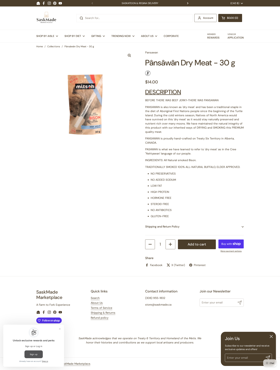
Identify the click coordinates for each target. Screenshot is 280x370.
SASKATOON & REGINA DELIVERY (140, 3)
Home (39, 46)
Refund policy (99, 317)
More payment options (231, 251)
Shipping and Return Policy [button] (162, 226)
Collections (53, 46)
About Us (97, 303)
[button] (230, 18)
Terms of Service (101, 308)
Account (208, 18)
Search (95, 298)
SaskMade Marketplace (75, 363)
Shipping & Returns (103, 312)
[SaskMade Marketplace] (46, 18)
